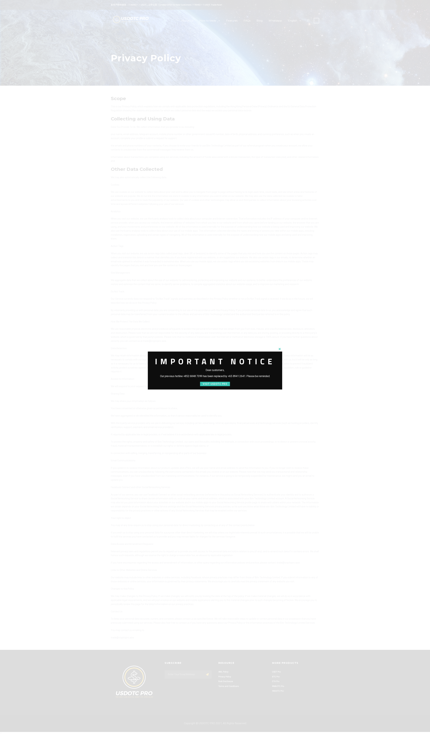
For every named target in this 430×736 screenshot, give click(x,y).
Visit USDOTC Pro (215, 384)
